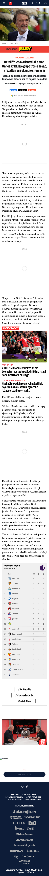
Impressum (14, 794)
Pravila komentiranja (14, 797)
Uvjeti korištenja (29, 794)
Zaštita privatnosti (33, 797)
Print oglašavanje (33, 800)
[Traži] (46, 3)
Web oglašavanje (15, 800)
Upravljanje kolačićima (25, 806)
